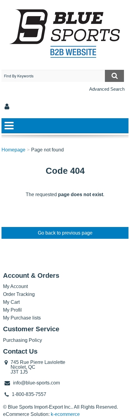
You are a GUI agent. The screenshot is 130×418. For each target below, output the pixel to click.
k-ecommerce (65, 414)
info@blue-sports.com (36, 382)
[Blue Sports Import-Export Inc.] (65, 33)
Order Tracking (19, 294)
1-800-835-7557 (29, 394)
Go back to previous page (65, 232)
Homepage (13, 149)
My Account (15, 286)
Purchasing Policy (22, 340)
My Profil (12, 310)
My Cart (11, 302)
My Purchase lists (22, 317)
